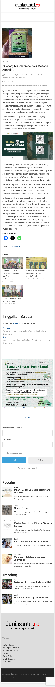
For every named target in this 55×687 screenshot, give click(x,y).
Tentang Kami (8, 645)
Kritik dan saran (9, 659)
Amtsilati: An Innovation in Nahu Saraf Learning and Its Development (36, 273)
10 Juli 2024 (8, 82)
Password (7, 439)
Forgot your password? (27, 468)
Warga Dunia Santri (10, 650)
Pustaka (5, 61)
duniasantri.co (8, 674)
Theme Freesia (30, 674)
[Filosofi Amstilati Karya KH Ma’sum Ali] (12, 291)
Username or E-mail (12, 427)
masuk (15, 323)
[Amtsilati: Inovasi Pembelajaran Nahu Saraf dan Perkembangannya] (12, 263)
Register (5, 653)
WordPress (40, 674)
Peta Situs (6, 661)
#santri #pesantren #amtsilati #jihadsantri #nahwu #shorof (26, 86)
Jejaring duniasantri (10, 647)
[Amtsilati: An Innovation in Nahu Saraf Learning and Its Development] (36, 263)
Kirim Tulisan (7, 656)
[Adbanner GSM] (27, 360)
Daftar (41, 460)
